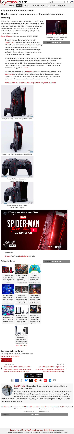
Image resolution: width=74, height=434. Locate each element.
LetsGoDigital (9, 42)
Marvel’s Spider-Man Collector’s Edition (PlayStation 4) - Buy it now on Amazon (30, 83)
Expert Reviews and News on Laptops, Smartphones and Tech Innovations (20, 407)
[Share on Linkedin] (50, 380)
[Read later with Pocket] (40, 380)
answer (17, 356)
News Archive (48, 407)
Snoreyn (8, 256)
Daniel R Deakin (6, 36)
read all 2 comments (7, 356)
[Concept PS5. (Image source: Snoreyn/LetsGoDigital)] (17, 101)
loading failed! (47, 42)
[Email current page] (54, 380)
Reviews (11, 5)
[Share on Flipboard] (45, 380)
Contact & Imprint (15, 430)
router (26, 68)
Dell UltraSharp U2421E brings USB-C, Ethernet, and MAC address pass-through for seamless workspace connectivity (50, 369)
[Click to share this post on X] (31, 380)
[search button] (66, 2)
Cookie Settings (49, 430)
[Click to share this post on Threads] (21, 380)
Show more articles (21, 345)
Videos (26, 5)
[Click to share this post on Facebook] (17, 380)
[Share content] (12, 380)
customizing (9, 74)
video (29, 45)
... (71, 5)
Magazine (61, 5)
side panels (30, 72)
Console (29, 36)
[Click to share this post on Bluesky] (26, 380)
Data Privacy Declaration (35, 430)
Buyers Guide (51, 5)
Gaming (35, 36)
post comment (7, 360)
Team (24, 430)
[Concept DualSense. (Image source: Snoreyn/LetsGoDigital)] (17, 167)
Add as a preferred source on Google (36, 376)
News (19, 5)
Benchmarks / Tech (37, 5)
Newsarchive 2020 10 (59, 407)
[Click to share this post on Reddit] (35, 380)
